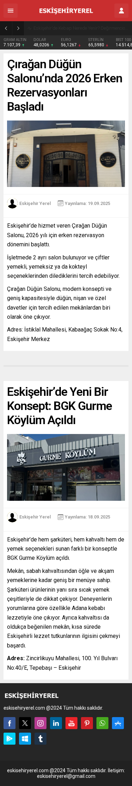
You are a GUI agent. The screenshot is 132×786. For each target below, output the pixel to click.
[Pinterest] (87, 723)
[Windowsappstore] (25, 739)
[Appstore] (118, 723)
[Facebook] (9, 723)
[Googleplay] (9, 739)
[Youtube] (71, 723)
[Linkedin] (56, 723)
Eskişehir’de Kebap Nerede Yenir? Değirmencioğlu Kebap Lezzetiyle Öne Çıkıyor (80, 28)
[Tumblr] (40, 739)
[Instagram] (40, 723)
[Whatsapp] (102, 723)
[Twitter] (25, 723)
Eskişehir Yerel (35, 203)
